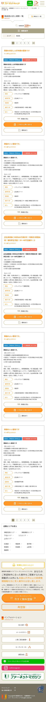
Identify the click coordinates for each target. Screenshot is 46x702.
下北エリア (8, 535)
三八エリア (22, 535)
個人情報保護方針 (7, 690)
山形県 (29, 547)
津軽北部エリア (9, 532)
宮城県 (6, 547)
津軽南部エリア (27, 532)
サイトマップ (5, 688)
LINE (30, 3)
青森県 (18, 544)
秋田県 (18, 547)
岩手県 (29, 544)
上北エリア (8, 538)
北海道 (6, 544)
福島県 (6, 550)
